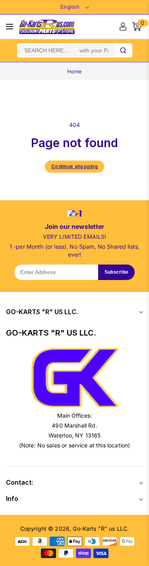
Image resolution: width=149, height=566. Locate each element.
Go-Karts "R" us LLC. (101, 528)
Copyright (33, 528)
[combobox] (66, 50)
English (70, 7)
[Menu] (9, 26)
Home (74, 71)
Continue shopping (74, 166)
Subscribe (116, 272)
